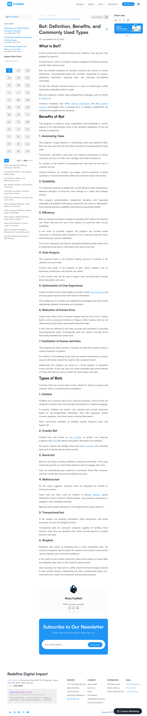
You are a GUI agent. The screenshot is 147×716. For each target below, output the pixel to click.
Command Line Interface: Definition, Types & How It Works (16, 192)
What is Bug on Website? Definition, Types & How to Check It (16, 218)
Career (90, 691)
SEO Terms (51, 15)
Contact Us (91, 688)
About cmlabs (92, 684)
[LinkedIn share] (115, 20)
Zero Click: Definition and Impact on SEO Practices (16, 237)
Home (41, 15)
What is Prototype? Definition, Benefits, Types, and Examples (18, 211)
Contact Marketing (130, 711)
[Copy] (106, 17)
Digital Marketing (73, 688)
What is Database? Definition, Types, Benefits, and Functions (17, 205)
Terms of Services (132, 691)
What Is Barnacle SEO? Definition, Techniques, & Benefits (16, 166)
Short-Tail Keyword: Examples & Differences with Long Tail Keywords (16, 231)
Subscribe (95, 644)
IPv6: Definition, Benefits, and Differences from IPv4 (14, 179)
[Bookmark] (106, 29)
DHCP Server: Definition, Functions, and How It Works (18, 198)
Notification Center (113, 684)
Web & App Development (76, 695)
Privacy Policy (131, 688)
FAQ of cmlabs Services (115, 691)
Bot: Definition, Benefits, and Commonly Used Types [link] (59, 19)
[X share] (120, 20)
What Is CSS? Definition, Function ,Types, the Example (16, 224)
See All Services (73, 699)
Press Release (92, 695)
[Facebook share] (124, 20)
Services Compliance (95, 702)
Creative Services (73, 691)
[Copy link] (128, 20)
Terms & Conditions (133, 684)
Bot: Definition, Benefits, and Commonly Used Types (18, 186)
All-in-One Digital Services (76, 684)
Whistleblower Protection (96, 699)
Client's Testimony (113, 688)
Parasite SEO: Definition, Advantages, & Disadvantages (18, 173)
